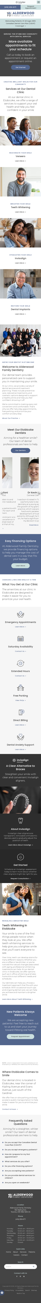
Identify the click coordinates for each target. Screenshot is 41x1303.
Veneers (20, 156)
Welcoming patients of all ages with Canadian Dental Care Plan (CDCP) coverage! (20, 23)
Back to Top (21, 1293)
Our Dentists (20, 450)
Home (8, 1252)
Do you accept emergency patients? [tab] (21, 1149)
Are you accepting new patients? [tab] (19, 1171)
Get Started (20, 67)
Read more (19, 525)
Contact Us (19, 651)
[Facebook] (17, 1277)
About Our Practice (10, 418)
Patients (32, 1252)
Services (23, 1252)
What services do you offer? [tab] (17, 1161)
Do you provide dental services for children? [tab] (20, 1176)
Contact (24, 1255)
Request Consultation (20, 878)
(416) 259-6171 (20, 1219)
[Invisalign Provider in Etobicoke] (21, 2)
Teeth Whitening (20, 207)
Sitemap (34, 1290)
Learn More (19, 161)
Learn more (19, 314)
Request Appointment (20, 1036)
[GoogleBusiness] (24, 1277)
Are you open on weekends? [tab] (17, 1182)
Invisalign (20, 258)
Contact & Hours (9, 1109)
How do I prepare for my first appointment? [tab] (17, 1155)
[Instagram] (21, 1277)
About (15, 1252)
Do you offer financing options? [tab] (19, 1166)
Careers (16, 1255)
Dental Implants (20, 309)
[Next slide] (39, 493)
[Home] (20, 14)
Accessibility (20, 1290)
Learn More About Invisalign (19, 845)
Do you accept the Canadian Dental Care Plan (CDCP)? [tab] (21, 1143)
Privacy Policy (9, 1290)
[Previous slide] (1, 493)
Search (27, 1290)
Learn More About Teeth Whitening (16, 999)
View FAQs (19, 700)
